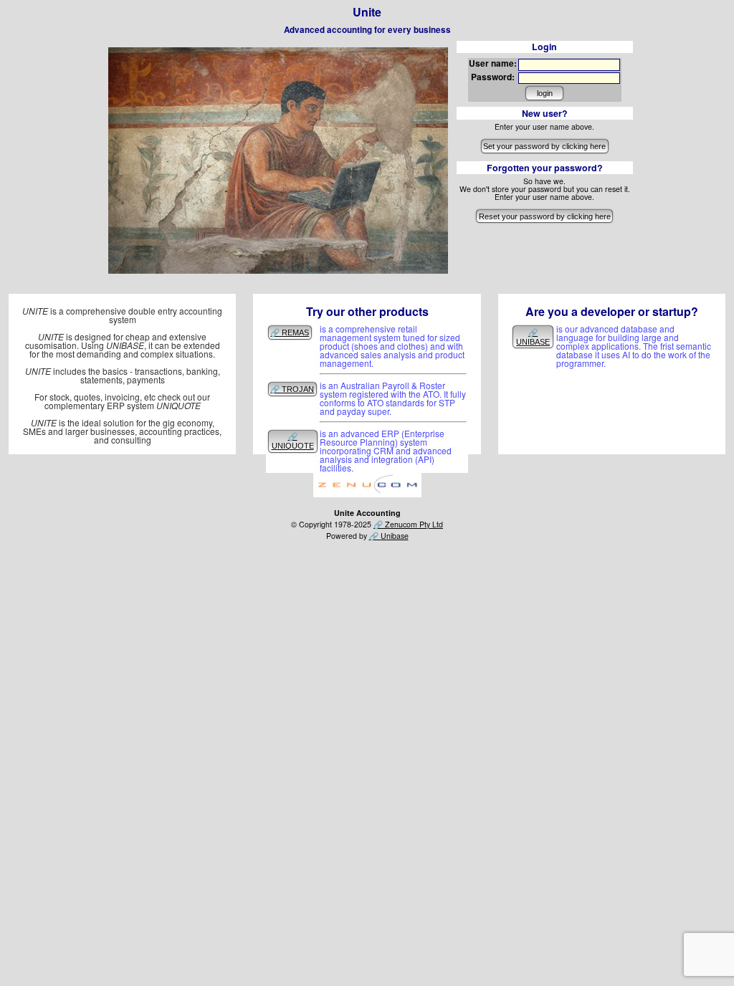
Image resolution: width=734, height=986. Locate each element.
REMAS (295, 332)
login (545, 93)
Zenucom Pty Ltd (414, 524)
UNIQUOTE (293, 445)
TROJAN (298, 389)
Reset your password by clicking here (545, 216)
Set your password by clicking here (544, 146)
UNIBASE (533, 342)
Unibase (395, 535)
